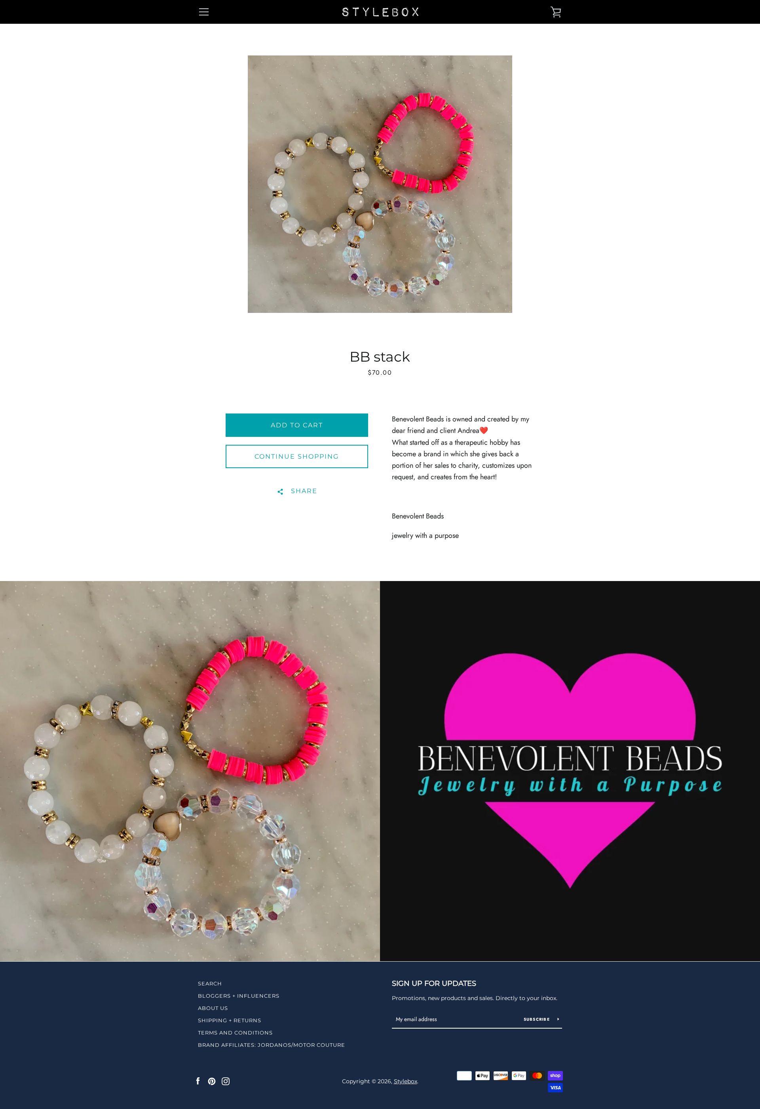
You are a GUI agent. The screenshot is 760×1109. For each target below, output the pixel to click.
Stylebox (405, 1081)
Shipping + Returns (229, 1020)
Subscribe (538, 1019)
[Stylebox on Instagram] (226, 1081)
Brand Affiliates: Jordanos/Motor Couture (271, 1045)
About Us (213, 1008)
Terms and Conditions (235, 1032)
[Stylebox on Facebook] (198, 1081)
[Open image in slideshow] (380, 184)
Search (210, 983)
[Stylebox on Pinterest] (212, 1081)
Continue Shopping (297, 456)
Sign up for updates (434, 983)
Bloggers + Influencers (238, 996)
